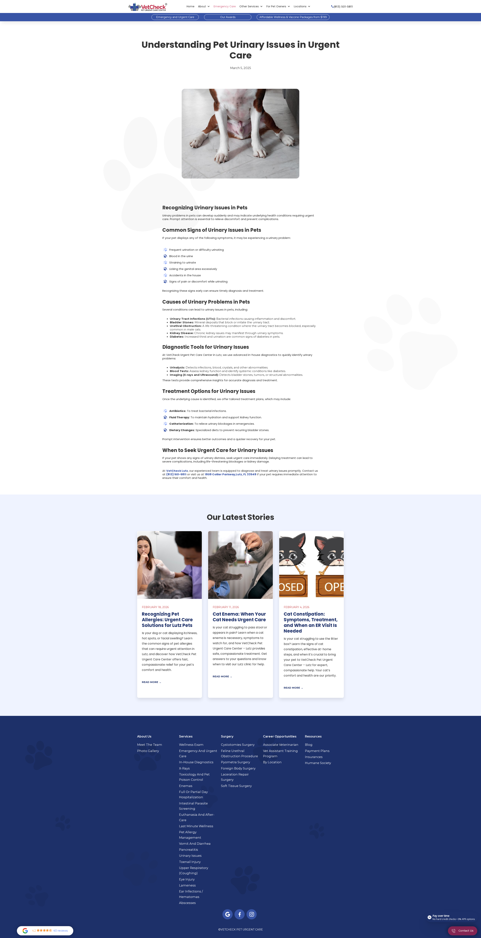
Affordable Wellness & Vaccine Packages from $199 (293, 17)
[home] (147, 6)
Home (190, 6)
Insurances (314, 757)
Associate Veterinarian (280, 745)
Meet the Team (149, 745)
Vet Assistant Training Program (280, 753)
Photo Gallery (148, 751)
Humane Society (318, 763)
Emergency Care (225, 6)
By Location (272, 762)
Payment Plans (317, 751)
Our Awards (227, 17)
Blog (308, 745)
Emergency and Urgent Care (175, 17)
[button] (204, 6)
